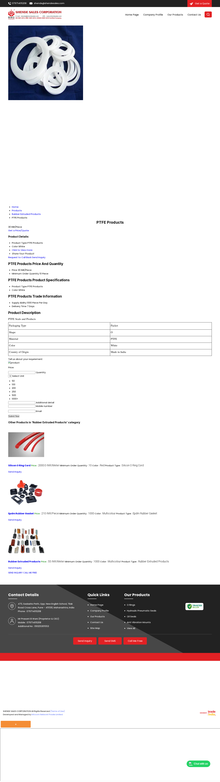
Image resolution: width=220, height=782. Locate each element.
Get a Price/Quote (18, 230)
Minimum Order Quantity (25, 273)
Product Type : (124, 465)
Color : (98, 465)
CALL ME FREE (30, 572)
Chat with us (201, 763)
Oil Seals (131, 616)
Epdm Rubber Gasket (21, 513)
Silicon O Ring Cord (19, 465)
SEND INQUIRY (15, 572)
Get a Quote (202, 3)
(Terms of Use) (57, 711)
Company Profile (153, 14)
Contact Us (194, 14)
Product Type (19, 286)
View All (131, 628)
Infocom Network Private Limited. (47, 714)
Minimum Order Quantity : (76, 465)
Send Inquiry (38, 257)
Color (15, 290)
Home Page (132, 14)
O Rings (131, 604)
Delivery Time (19, 306)
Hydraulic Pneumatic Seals (141, 610)
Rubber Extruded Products (24, 561)
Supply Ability (19, 302)
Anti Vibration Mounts (139, 622)
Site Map (95, 628)
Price (14, 270)
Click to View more (22, 250)
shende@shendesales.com (49, 3)
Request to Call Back (19, 257)
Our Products (175, 14)
